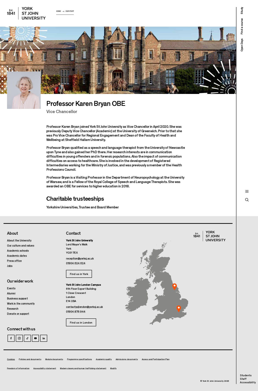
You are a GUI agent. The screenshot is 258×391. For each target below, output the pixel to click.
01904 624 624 (75, 263)
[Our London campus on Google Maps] (178, 308)
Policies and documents (30, 359)
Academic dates (17, 255)
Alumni (11, 293)
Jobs (9, 265)
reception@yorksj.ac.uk (80, 258)
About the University (19, 240)
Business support (17, 298)
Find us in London (81, 322)
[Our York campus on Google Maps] (174, 286)
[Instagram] (19, 338)
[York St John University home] (26, 13)
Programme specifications (79, 359)
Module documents (54, 359)
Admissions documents (127, 359)
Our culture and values (20, 245)
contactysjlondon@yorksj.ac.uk (84, 306)
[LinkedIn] (43, 338)
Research (12, 308)
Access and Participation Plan (156, 359)
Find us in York (79, 274)
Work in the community (21, 303)
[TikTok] (27, 338)
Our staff (69, 11)
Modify (113, 368)
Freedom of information (18, 368)
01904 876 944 (75, 311)
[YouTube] (35, 338)
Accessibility (248, 382)
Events (11, 288)
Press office (14, 260)
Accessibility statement (44, 368)
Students (245, 375)
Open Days (241, 45)
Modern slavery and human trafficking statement (83, 368)
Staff (243, 378)
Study (241, 10)
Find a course (241, 26)
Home (58, 11)
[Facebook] (11, 338)
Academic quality (104, 359)
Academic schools (18, 250)
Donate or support (18, 313)
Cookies (11, 359)
